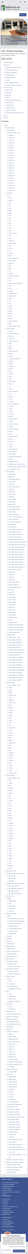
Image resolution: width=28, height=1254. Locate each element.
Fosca (10, 238)
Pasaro (10, 750)
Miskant (11, 421)
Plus (10, 271)
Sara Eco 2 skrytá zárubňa (15, 283)
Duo (10, 795)
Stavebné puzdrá (10, 976)
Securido (9, 936)
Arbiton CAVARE (13, 1072)
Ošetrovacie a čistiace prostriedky (14, 1162)
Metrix (10, 815)
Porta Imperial (12, 499)
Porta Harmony (12, 527)
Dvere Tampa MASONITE (15, 665)
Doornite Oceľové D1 (16, 893)
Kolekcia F (11, 148)
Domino (11, 707)
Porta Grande (12, 494)
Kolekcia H (11, 153)
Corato (10, 697)
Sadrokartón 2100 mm (15, 989)
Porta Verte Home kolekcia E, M (17, 557)
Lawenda (11, 406)
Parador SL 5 (12, 1051)
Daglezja (11, 361)
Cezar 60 (11, 1092)
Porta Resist (12, 572)
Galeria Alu (11, 240)
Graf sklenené (12, 381)
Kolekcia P (11, 170)
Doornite (12, 876)
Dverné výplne (9, 102)
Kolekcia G (11, 150)
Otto (10, 266)
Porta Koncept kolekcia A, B (16, 534)
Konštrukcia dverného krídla (13, 100)
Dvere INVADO (11, 682)
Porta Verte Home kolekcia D (16, 552)
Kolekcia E (11, 145)
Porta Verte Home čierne (15, 522)
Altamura (11, 336)
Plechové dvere (11, 948)
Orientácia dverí (10, 105)
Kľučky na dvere (10, 1011)
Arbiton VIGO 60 (13, 1082)
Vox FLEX (11, 1094)
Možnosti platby (10, 75)
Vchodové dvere (10, 896)
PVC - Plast (10, 1074)
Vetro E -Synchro (13, 321)
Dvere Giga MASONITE (15, 647)
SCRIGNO (9, 1004)
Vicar (10, 861)
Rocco (10, 846)
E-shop (6, 125)
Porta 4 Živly (12, 474)
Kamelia (11, 396)
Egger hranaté (12, 1036)
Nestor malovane (13, 258)
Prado (10, 843)
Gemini (10, 712)
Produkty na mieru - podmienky (14, 85)
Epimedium (12, 366)
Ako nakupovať (8, 87)
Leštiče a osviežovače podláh (14, 1167)
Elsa (10, 218)
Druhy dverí (9, 92)
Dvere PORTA (10, 471)
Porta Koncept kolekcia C (15, 537)
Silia (10, 203)
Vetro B (10, 313)
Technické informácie (11, 110)
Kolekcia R (11, 175)
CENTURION (12, 906)
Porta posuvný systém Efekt (16, 630)
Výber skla (8, 95)
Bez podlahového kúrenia (14, 1024)
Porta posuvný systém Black (16, 625)
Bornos (10, 790)
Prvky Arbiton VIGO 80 (14, 1127)
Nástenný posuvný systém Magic (17, 466)
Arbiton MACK (12, 1079)
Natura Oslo (12, 610)
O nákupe (6, 65)
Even (10, 225)
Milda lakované (13, 419)
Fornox (9, 916)
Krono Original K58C (14, 1041)
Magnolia (11, 414)
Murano (11, 835)
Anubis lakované (13, 341)
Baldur (10, 348)
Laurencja (11, 401)
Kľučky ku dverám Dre (13, 1016)
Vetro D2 (11, 200)
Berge (10, 210)
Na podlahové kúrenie (13, 1021)
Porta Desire (12, 492)
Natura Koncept (13, 617)
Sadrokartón (12, 984)
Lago (10, 717)
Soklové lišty (9, 1029)
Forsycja (11, 374)
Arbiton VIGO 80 (13, 1084)
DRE (10, 903)
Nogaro (11, 740)
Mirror (10, 738)
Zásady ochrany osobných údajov (17, 1246)
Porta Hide (11, 476)
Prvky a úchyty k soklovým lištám (15, 1117)
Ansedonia (11, 338)
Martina (11, 733)
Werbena (11, 459)
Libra (10, 723)
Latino (10, 805)
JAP (8, 991)
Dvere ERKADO (11, 328)
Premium (11, 273)
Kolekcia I (11, 155)
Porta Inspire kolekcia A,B (15, 529)
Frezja (10, 379)
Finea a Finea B (13, 233)
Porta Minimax (12, 512)
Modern (11, 253)
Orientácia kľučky (10, 107)
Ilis (9, 195)
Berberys (11, 353)
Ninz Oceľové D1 (14, 886)
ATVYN (12, 881)
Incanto (11, 800)
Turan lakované (13, 451)
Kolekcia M (11, 165)
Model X (11, 828)
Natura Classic (12, 599)
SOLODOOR (12, 908)
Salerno (11, 755)
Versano (11, 765)
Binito (10, 213)
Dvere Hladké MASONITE (15, 640)
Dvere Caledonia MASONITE (16, 675)
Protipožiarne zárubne (13, 969)
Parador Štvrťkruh (13, 1059)
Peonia (10, 434)
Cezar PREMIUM (13, 1087)
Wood (10, 323)
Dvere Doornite (11, 635)
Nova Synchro (12, 261)
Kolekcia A (11, 135)
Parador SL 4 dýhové (14, 1112)
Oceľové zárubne (10, 959)
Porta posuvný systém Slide (16, 627)
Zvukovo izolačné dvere (13, 951)
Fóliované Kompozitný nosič (14, 1064)
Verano (10, 306)
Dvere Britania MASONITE (15, 672)
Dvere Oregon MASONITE (15, 660)
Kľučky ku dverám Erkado (14, 1014)
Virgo (10, 770)
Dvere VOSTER (11, 775)
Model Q (11, 823)
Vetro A (10, 311)
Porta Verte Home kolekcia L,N (17, 567)
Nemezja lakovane (13, 429)
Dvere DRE (10, 193)
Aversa (10, 690)
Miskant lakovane (13, 424)
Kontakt (6, 117)
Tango (10, 851)
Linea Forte (12, 728)
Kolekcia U (11, 183)
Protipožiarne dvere (11, 871)
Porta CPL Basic (13, 597)
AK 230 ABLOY (12, 933)
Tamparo (11, 760)
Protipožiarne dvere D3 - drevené (15, 873)
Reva (10, 278)
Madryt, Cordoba (13, 622)
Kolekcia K (11, 160)
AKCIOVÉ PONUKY (9, 62)
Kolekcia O (11, 168)
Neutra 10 (11, 838)
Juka (10, 394)
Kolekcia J (11, 158)
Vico (10, 303)
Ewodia (11, 368)
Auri (10, 208)
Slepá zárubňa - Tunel (14, 132)
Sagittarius (11, 753)
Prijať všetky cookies (19, 1251)
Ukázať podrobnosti (6, 1250)
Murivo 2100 (12, 999)
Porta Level (11, 579)
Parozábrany (10, 1026)
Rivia (10, 281)
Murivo (10, 981)
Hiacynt (11, 384)
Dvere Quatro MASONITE (15, 667)
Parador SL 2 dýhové (14, 1109)
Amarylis (11, 331)
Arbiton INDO (12, 1077)
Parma (10, 748)
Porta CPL (11, 592)
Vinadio (11, 768)
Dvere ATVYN (10, 130)
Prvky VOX (11, 1137)
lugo (10, 808)
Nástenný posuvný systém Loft (17, 464)
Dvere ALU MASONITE (14, 655)
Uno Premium (12, 454)
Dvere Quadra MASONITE (15, 645)
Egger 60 (11, 1034)
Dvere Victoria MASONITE (15, 680)
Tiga (10, 853)
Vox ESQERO (12, 1099)
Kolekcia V (11, 185)
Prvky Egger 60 (12, 1142)
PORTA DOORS (12, 901)
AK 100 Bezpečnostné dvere (16, 918)
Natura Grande (12, 612)
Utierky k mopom (11, 1172)
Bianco (10, 692)
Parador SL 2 (12, 1044)
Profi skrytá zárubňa (14, 276)
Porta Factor (12, 504)
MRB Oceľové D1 (15, 891)
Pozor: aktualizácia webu (12, 82)
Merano (11, 735)
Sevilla (10, 620)
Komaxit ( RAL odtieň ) (14, 966)
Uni (9, 301)
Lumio (10, 248)
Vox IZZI (11, 1097)
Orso (10, 745)
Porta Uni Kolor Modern (15, 569)
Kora (10, 803)
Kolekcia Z (11, 190)
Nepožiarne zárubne (12, 961)
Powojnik (11, 441)
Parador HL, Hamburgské (15, 1061)
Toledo (10, 856)
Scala (10, 286)
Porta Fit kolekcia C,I (14, 584)
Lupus (10, 810)
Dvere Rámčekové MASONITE (16, 650)
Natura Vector (12, 605)
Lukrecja (11, 411)
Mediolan (11, 833)
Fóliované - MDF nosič (13, 1031)
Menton (11, 416)
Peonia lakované (13, 436)
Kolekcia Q (11, 173)
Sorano (10, 444)
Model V (11, 825)
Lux (10, 250)
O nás (5, 115)
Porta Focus (12, 574)
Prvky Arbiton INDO (14, 1119)
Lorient (10, 409)
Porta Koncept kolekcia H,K (16, 539)
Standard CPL (12, 296)
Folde (10, 235)
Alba (10, 780)
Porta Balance (12, 524)
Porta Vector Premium (14, 479)
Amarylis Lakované (14, 333)
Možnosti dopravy (10, 77)
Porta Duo (11, 489)
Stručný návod (9, 90)
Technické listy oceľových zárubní (14, 112)
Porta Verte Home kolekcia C (16, 554)
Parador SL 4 (12, 1049)
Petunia (11, 439)
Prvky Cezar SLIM (13, 1132)
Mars (10, 813)
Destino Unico (12, 702)
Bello (10, 785)
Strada (10, 758)
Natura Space (12, 615)
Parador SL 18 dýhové (14, 1114)
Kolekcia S (11, 178)
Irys (9, 386)
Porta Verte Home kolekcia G (16, 559)
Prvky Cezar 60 (12, 1134)
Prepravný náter (13, 964)
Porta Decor (12, 594)
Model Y (11, 830)
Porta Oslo (11, 484)
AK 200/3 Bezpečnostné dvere (17, 921)
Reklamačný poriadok (11, 72)
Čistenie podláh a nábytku (14, 1164)
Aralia (10, 343)
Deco (10, 215)
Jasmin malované (13, 391)
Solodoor (13, 878)
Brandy (10, 793)
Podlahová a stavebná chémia (15, 1159)
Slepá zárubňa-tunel (14, 632)
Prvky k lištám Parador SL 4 (16, 1147)
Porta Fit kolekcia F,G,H (15, 587)
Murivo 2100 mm (13, 986)
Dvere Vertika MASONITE (15, 642)
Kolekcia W (11, 188)
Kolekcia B (11, 137)
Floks (10, 371)
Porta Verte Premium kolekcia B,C (17, 544)
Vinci (10, 863)
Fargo (10, 230)
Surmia (10, 446)
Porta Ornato (12, 502)
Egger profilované (13, 1039)
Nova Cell (11, 263)
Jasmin (10, 389)
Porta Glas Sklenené (14, 514)
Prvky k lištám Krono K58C (16, 1139)
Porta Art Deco (12, 481)
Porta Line (11, 589)
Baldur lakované (13, 351)
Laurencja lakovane (14, 404)
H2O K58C (11, 1066)
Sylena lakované (13, 449)
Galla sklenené (13, 243)
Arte (10, 205)
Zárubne (8, 97)
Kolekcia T (11, 180)
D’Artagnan (11, 700)
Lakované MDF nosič (12, 1069)
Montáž (7, 80)
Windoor (11, 866)
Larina (10, 720)
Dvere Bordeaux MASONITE (16, 657)
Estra (10, 223)
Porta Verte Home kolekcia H (16, 562)
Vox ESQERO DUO (13, 1102)
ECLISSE (9, 979)
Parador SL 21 (12, 1056)
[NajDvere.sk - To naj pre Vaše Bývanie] (14, 44)
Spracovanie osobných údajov (13, 67)
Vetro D (10, 316)
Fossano (11, 710)
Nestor (10, 255)
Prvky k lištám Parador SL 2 (16, 1144)
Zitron (10, 868)
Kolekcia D (11, 143)
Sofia (10, 848)
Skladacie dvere (13, 773)
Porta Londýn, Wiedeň (14, 507)
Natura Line (12, 607)
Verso (10, 308)
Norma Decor (12, 743)
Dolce (10, 705)
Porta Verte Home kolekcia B (16, 549)
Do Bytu (9, 898)
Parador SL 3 (12, 1046)
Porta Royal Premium (14, 509)
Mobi (10, 820)
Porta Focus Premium (14, 486)
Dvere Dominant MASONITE (16, 652)
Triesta (10, 298)
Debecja (11, 363)
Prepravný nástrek (13, 971)
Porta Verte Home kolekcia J (16, 564)
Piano (10, 268)
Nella (10, 198)
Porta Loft (11, 577)
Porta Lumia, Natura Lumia (16, 517)
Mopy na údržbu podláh (13, 1169)
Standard (11, 291)
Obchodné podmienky (11, 70)
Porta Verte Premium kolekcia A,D (17, 542)
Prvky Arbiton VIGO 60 (14, 1124)
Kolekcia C (11, 140)
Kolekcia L (11, 163)
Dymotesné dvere (11, 954)
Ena (10, 220)
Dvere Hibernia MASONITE (16, 677)
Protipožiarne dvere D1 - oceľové (15, 883)
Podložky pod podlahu (12, 1019)
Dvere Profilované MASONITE (16, 670)
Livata (10, 730)
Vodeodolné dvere (12, 956)
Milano (10, 818)
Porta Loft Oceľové (13, 519)
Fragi (10, 376)
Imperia (11, 715)
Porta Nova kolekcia (14, 582)
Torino (10, 763)
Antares (11, 783)
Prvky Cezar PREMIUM (14, 1129)
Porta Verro (11, 497)
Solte (10, 288)
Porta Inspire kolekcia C (15, 532)
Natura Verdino (13, 602)
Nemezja (11, 426)
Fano (10, 228)
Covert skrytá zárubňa (14, 358)
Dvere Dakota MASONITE (15, 662)
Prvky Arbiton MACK (14, 1122)
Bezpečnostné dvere (11, 913)
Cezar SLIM (11, 1089)
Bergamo (11, 788)
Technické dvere (10, 946)
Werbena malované (14, 461)
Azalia (10, 346)
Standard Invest (13, 293)
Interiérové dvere (10, 127)
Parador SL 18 (12, 1054)
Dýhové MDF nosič (12, 1107)
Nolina (10, 431)
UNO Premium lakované (15, 456)
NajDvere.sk (6, 1230)
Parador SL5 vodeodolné (15, 1104)
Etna (10, 798)
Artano (10, 687)
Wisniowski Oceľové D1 (16, 888)
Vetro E (10, 318)
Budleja (11, 356)
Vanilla (10, 858)
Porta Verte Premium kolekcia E (17, 547)
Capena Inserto (13, 695)
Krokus (10, 399)
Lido (10, 725)
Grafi (10, 245)
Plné (10, 841)
